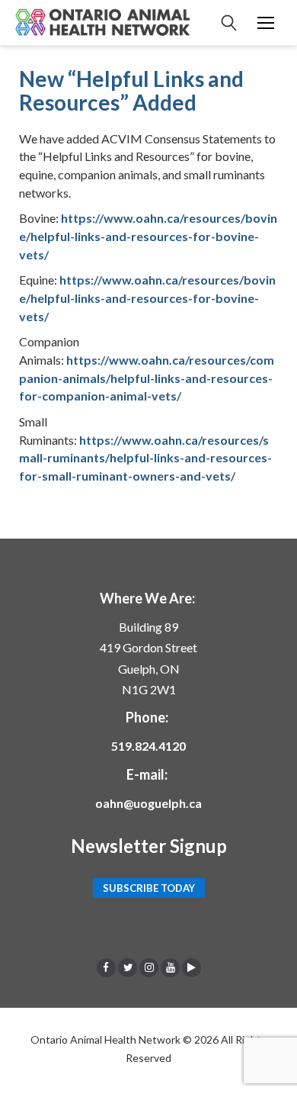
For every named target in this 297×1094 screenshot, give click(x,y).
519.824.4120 (148, 745)
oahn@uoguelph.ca (148, 803)
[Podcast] (191, 967)
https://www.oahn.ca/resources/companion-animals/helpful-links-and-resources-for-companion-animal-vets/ (146, 377)
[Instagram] (149, 967)
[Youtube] (170, 967)
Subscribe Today (149, 888)
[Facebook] (106, 967)
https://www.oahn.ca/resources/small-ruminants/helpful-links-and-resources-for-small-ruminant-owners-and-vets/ (145, 458)
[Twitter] (127, 967)
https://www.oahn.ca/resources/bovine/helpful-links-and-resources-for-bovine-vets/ (148, 236)
